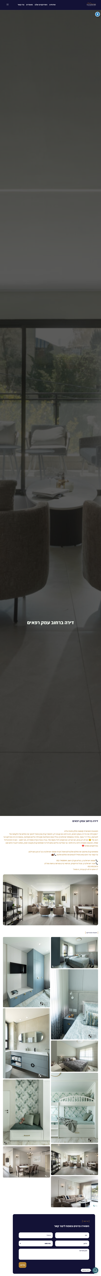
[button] (95, 1270)
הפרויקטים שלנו (41, 4)
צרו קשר (21, 4)
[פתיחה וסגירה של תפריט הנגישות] (97, 14)
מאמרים (29, 4)
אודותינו (52, 4)
